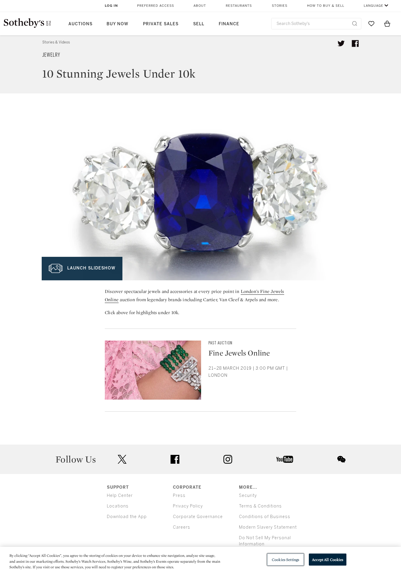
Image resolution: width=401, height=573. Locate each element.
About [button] (199, 6)
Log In (111, 6)
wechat (341, 459)
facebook (175, 459)
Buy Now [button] (117, 23)
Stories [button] (279, 6)
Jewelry (51, 55)
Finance (229, 23)
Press (179, 495)
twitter (122, 459)
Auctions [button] (80, 23)
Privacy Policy (188, 506)
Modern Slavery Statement (268, 527)
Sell (198, 23)
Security (248, 495)
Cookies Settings (285, 559)
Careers (181, 527)
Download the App (127, 516)
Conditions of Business (264, 516)
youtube (284, 459)
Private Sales (160, 23)
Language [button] (373, 6)
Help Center (120, 495)
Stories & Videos (56, 42)
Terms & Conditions (260, 506)
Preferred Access (155, 6)
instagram (227, 459)
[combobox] (316, 23)
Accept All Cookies (327, 559)
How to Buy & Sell (325, 6)
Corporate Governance (198, 516)
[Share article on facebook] (355, 43)
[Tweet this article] (341, 43)
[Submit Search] (354, 23)
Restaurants (239, 6)
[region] (200, 560)
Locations (118, 506)
